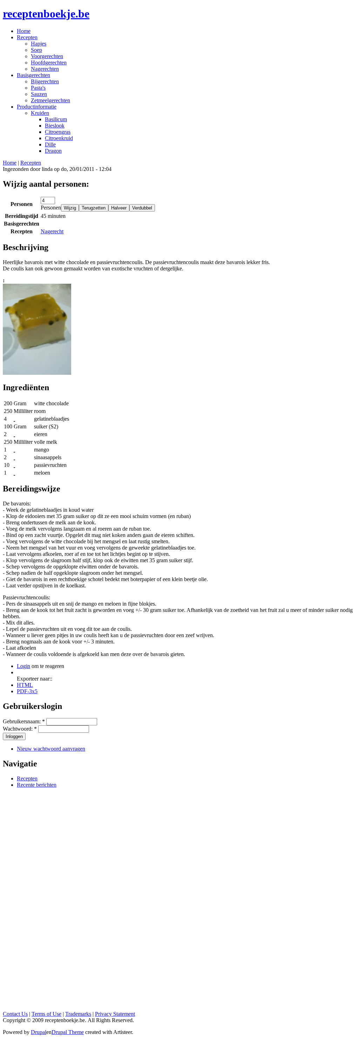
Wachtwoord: (20, 729)
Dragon (53, 151)
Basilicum (56, 119)
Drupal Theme (68, 1032)
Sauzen (39, 94)
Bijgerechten (45, 81)
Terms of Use (46, 1014)
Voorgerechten (47, 56)
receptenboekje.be (46, 13)
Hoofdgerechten (49, 63)
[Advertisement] (179, 899)
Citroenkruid (59, 138)
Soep (36, 50)
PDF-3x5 (27, 691)
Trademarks (78, 1014)
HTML (25, 685)
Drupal (38, 1032)
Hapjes (38, 44)
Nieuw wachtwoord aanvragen (51, 749)
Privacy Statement (115, 1014)
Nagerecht (52, 231)
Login (23, 666)
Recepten (30, 163)
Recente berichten (36, 785)
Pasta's (38, 88)
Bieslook (55, 126)
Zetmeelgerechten (50, 100)
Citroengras (57, 132)
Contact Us (15, 1014)
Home (9, 163)
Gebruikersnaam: (24, 721)
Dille (50, 144)
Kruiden (40, 113)
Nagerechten (45, 69)
